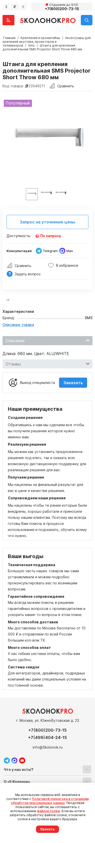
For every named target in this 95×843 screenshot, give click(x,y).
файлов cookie (48, 811)
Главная (9, 38)
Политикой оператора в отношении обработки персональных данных (50, 801)
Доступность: (19, 236)
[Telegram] (7, 760)
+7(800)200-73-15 (47, 730)
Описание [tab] (15, 340)
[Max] (14, 760)
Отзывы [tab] (13, 363)
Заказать (73, 382)
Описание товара (18, 324)
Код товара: (13, 86)
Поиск (86, 20)
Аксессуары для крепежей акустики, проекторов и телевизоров (47, 41)
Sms (31, 45)
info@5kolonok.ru (48, 747)
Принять (47, 829)
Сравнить (65, 86)
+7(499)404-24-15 (47, 737)
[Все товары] (8, 300)
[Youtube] (22, 760)
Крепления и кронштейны (40, 38)
